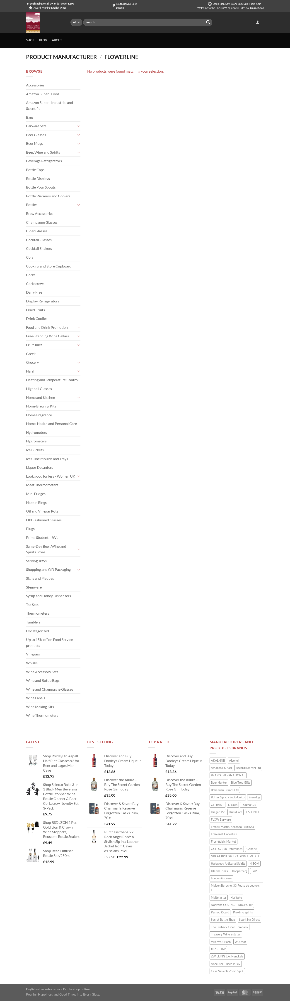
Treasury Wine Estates (226, 934)
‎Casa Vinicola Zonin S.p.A (227, 971)
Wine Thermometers (42, 715)
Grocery (32, 362)
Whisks (32, 663)
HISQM (254, 863)
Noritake (236, 897)
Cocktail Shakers (39, 248)
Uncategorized (37, 631)
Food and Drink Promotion (47, 327)
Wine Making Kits (40, 706)
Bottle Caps (35, 169)
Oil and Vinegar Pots (42, 511)
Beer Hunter (219, 782)
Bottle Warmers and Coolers (48, 196)
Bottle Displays (38, 178)
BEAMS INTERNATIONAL (228, 775)
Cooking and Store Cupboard (48, 266)
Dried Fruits (35, 310)
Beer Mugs (34, 143)
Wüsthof (240, 942)
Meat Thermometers (42, 485)
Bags (30, 117)
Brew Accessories (39, 213)
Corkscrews (35, 283)
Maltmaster (218, 897)
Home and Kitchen (40, 397)
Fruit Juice (34, 345)
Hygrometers (36, 441)
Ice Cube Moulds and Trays (47, 458)
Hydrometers (36, 432)
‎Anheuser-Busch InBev (225, 964)
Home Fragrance (39, 415)
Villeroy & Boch (221, 942)
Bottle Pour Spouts (41, 187)
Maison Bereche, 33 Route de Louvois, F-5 (235, 888)
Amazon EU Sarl (221, 768)
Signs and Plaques (40, 578)
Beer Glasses (36, 134)
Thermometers (37, 613)
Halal (30, 371)
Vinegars (33, 654)
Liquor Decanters (39, 467)
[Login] (257, 22)
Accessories (35, 85)
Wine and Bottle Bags (43, 680)
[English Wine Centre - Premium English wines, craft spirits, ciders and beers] (45, 22)
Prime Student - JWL (42, 537)
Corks (30, 274)
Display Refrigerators (42, 301)
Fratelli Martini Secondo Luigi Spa (232, 827)
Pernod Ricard (220, 912)
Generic (251, 849)
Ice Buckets (35, 450)
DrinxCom (235, 812)
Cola (29, 257)
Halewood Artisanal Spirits (228, 863)
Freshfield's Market (223, 841)
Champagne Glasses (42, 222)
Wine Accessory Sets (42, 672)
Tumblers (33, 622)
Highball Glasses (39, 388)
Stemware (34, 587)
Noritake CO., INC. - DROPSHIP (232, 905)
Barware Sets (36, 126)
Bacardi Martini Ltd (248, 768)
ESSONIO (252, 812)
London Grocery (221, 878)
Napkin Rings (36, 502)
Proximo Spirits (243, 912)
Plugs (30, 528)
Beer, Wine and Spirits (43, 152)
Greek (31, 353)
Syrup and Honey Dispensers (48, 596)
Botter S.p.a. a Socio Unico (227, 797)
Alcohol (234, 760)
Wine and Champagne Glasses (49, 689)
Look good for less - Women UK (50, 476)
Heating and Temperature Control (52, 380)
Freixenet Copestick (224, 834)
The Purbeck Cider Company (229, 927)
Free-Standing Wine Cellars (47, 336)
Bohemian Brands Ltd (225, 790)
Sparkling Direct (249, 919)
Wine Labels (35, 698)
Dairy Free (34, 292)
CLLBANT (217, 805)
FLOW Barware (221, 819)
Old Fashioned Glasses (44, 520)
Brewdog (254, 797)
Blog (43, 40)
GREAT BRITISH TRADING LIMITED (235, 856)
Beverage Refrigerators (44, 161)
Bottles (31, 204)
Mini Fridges (36, 493)
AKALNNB (218, 760)
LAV (254, 871)
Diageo (232, 805)
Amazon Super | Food (42, 94)
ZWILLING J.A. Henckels (227, 956)
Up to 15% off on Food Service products (49, 642)
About (57, 40)
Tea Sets (32, 604)
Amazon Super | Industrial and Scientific (49, 105)
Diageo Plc (218, 812)
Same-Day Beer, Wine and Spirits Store (46, 549)
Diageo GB (249, 805)
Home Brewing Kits (41, 406)
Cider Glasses (36, 231)
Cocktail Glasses (39, 240)
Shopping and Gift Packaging (48, 569)
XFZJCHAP (218, 949)
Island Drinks (219, 871)
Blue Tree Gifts (240, 782)
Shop (30, 40)
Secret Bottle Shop (223, 919)
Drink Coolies (36, 318)
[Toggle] (78, 126)
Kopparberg (239, 871)
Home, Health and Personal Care (51, 423)
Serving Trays (36, 561)
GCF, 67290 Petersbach (226, 849)
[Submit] (208, 22)
